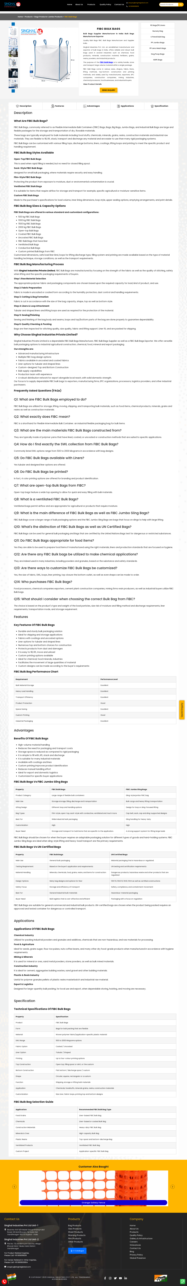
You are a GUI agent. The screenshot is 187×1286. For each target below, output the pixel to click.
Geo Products (74, 1228)
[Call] (4, 1283)
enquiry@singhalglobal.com (19, 1267)
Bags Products (40, 17)
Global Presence (138, 1258)
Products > (29, 17)
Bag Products (74, 1225)
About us (134, 1228)
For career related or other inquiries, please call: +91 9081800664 (20, 1261)
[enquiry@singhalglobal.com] (5, 1267)
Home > (21, 17)
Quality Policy (105, 4)
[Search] (180, 4)
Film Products (74, 1238)
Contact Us (119, 4)
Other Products (75, 1241)
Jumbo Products (55, 17)
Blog (132, 1251)
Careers (134, 1241)
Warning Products (76, 1235)
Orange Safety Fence (93, 1202)
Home (69, 4)
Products (91, 4)
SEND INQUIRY (108, 90)
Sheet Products (75, 1232)
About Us (79, 4)
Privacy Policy (136, 1254)
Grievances (135, 1245)
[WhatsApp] (182, 1283)
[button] (14, 1187)
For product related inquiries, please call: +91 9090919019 (16, 1254)
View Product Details (92, 84)
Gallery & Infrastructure (141, 1238)
